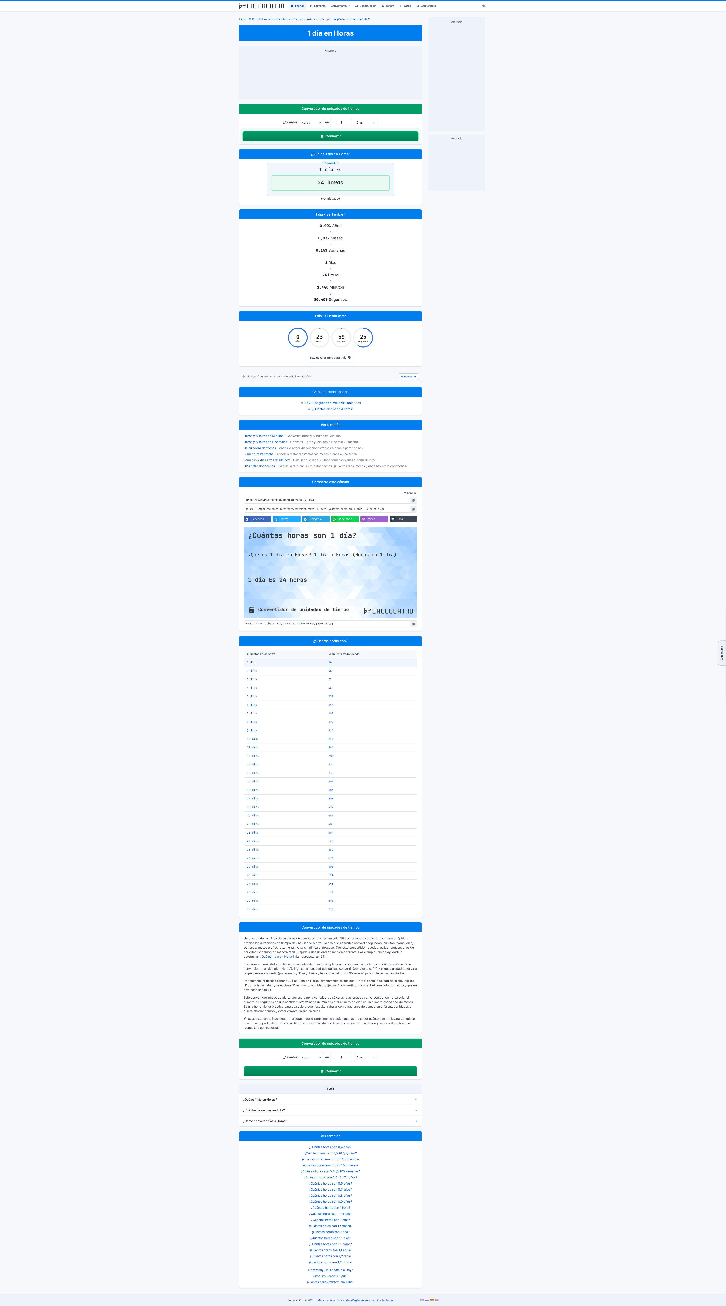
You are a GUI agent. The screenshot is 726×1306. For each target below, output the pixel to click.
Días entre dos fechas (259, 466)
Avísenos (407, 376)
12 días (253, 756)
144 (331, 705)
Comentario (721, 653)
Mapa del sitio (326, 1300)
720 (331, 909)
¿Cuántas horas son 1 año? (331, 1232)
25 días (253, 866)
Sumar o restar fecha (259, 454)
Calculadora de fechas (260, 448)
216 (331, 730)
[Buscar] (484, 6)
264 (331, 747)
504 (331, 832)
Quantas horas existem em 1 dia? (330, 1282)
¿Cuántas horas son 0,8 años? (330, 1195)
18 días (253, 807)
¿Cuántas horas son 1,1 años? (330, 1250)
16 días (253, 790)
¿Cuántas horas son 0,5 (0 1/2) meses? (330, 1165)
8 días (252, 722)
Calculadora (428, 5)
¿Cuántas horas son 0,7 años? (330, 1189)
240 (331, 739)
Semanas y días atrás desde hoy (267, 460)
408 (331, 798)
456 (331, 815)
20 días (253, 824)
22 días (253, 841)
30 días (253, 909)
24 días (253, 858)
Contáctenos (385, 1300)
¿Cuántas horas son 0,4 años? (330, 1147)
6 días (252, 705)
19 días (253, 815)
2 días (252, 670)
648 (331, 883)
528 (331, 841)
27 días (253, 883)
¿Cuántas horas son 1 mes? (330, 1220)
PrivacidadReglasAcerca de (356, 1300)
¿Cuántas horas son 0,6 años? (330, 1183)
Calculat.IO (294, 1300)
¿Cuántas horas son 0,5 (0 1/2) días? (330, 1153)
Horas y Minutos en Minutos (263, 436)
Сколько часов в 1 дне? (330, 1276)
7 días (252, 713)
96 (330, 688)
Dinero (390, 5)
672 (331, 892)
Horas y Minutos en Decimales (265, 442)
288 (331, 756)
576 (331, 858)
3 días (252, 679)
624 (331, 875)
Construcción (368, 5)
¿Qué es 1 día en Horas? (277, 956)
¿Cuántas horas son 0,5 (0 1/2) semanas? (330, 1171)
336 (331, 773)
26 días (253, 875)
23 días (253, 849)
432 (331, 807)
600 (331, 866)
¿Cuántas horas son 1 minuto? (330, 1214)
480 (331, 824)
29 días (253, 900)
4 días (252, 688)
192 (331, 722)
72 (330, 679)
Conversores (339, 5)
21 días (253, 832)
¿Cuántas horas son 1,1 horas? (330, 1244)
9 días (252, 730)
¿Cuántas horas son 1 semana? (330, 1226)
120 (331, 696)
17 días (253, 798)
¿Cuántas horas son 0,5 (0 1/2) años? (330, 1177)
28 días (253, 892)
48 (330, 670)
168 (331, 713)
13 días (253, 764)
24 (330, 662)
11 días (253, 747)
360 (331, 781)
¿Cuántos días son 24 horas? (332, 409)
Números (320, 5)
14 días (253, 773)
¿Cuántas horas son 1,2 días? (330, 1256)
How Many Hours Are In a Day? (330, 1270)
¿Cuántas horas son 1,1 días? (330, 1238)
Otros (407, 5)
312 (331, 764)
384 (331, 790)
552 (331, 849)
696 (331, 900)
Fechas (299, 5)
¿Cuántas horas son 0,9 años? (330, 1201)
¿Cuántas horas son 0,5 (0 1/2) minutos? (330, 1159)
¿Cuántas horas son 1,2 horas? (330, 1262)
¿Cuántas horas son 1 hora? (330, 1207)
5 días (252, 696)
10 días (253, 739)
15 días (253, 781)
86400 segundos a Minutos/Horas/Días (333, 403)
